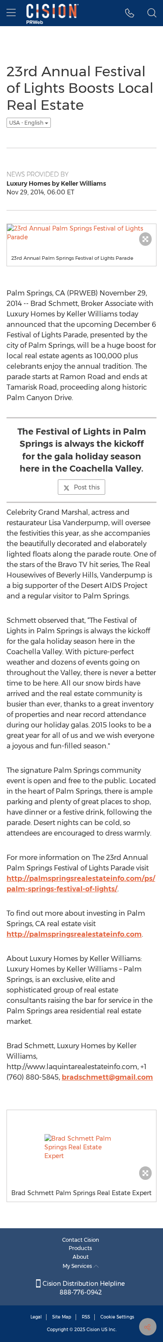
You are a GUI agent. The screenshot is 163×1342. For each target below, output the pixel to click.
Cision (93, 1329)
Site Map (61, 1317)
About (81, 1257)
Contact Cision (80, 1240)
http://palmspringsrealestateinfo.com (74, 934)
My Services (78, 1266)
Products (80, 1248)
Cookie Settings (117, 1317)
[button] (130, 13)
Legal (36, 1317)
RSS (86, 1317)
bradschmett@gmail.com (107, 1077)
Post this (87, 487)
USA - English (27, 122)
